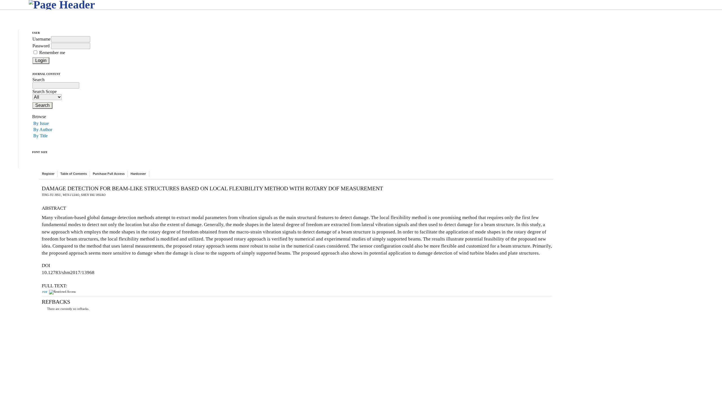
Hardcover (138, 173)
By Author (42, 129)
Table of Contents (73, 173)
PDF (45, 292)
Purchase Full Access (109, 173)
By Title (40, 135)
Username (41, 39)
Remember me (52, 52)
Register (48, 173)
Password (41, 45)
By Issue (41, 123)
